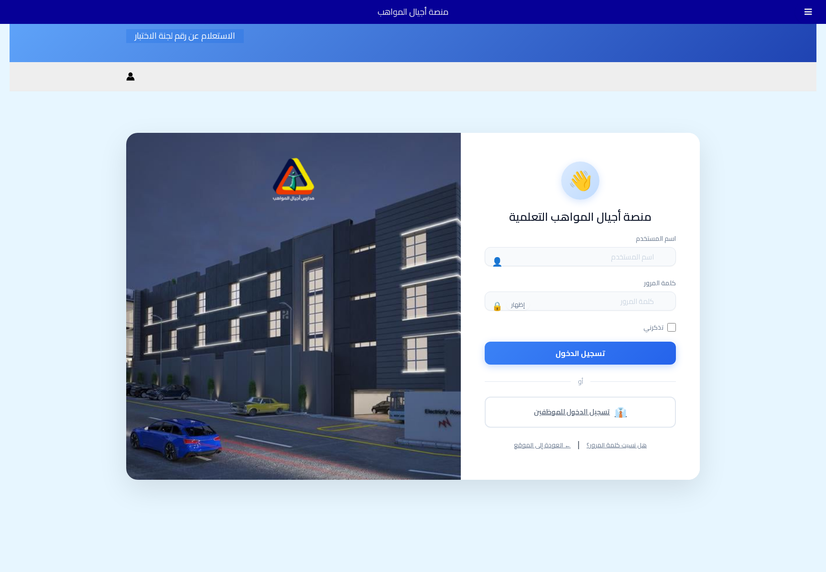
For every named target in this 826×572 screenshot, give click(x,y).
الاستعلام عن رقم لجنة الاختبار (185, 36)
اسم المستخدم (656, 238)
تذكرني (653, 327)
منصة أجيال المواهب (413, 12)
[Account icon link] (130, 76)
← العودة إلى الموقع (542, 445)
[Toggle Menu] (808, 12)
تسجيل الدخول (580, 353)
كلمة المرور (660, 283)
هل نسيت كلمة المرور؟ (617, 445)
